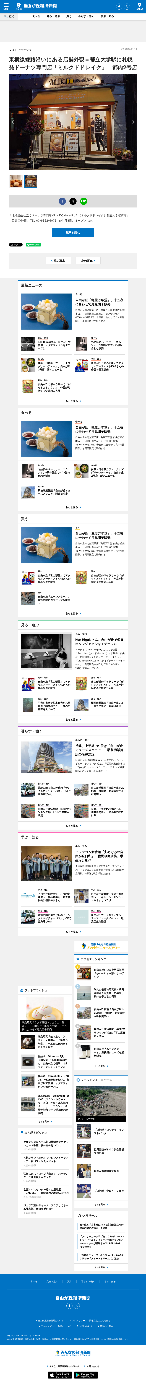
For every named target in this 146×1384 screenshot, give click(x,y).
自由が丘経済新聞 (36, 6)
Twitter (127, 7)
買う (69, 16)
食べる (36, 16)
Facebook (119, 7)
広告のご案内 (106, 1326)
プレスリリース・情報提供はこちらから (91, 1320)
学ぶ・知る (107, 16)
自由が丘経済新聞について (51, 1320)
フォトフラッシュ (20, 50)
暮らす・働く (86, 16)
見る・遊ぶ (53, 16)
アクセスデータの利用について (56, 1326)
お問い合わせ (85, 1326)
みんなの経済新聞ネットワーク (73, 1353)
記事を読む (73, 232)
